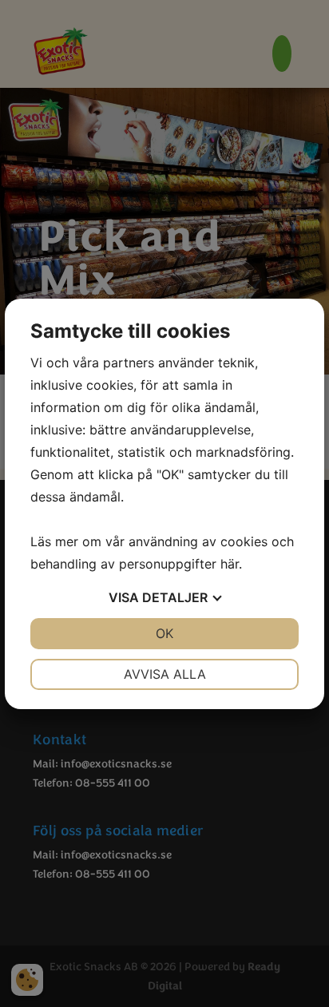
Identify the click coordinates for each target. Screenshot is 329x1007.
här (229, 564)
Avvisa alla (165, 674)
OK (164, 633)
